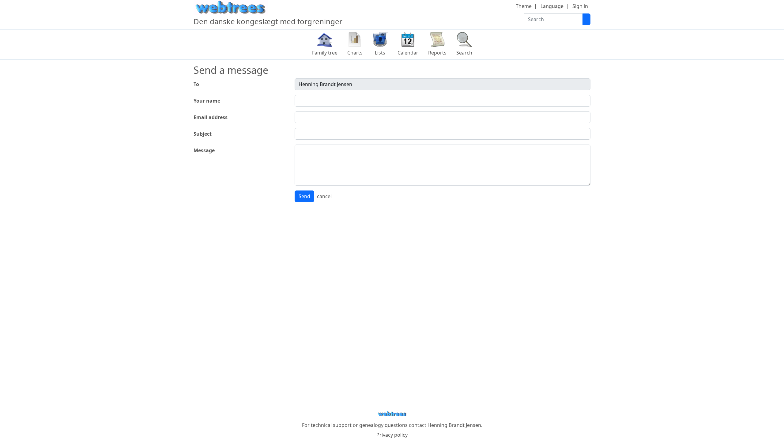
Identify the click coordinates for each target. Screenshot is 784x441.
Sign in (580, 6)
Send (304, 196)
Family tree (324, 52)
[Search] (586, 19)
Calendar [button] (408, 52)
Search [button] (464, 52)
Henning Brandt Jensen (454, 425)
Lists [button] (380, 52)
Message (204, 150)
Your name (207, 100)
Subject (203, 133)
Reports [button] (437, 52)
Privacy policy (392, 435)
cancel (324, 196)
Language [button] (552, 6)
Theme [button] (524, 6)
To (196, 84)
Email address (211, 117)
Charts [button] (355, 52)
